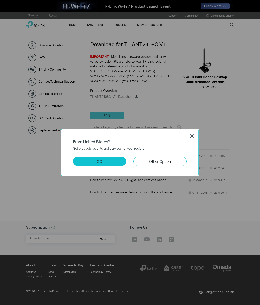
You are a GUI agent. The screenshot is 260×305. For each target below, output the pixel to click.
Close (192, 136)
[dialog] (130, 152)
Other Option (160, 161)
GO (99, 161)
